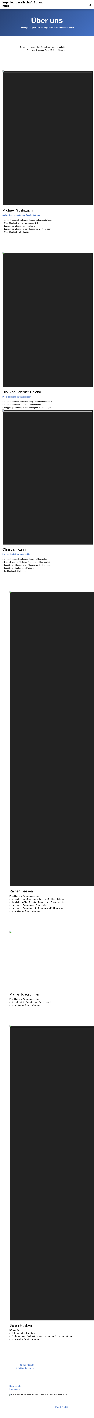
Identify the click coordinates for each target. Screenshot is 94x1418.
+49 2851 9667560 (26, 1365)
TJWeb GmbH (61, 1407)
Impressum (14, 1389)
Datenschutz (15, 1386)
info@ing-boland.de (25, 1368)
